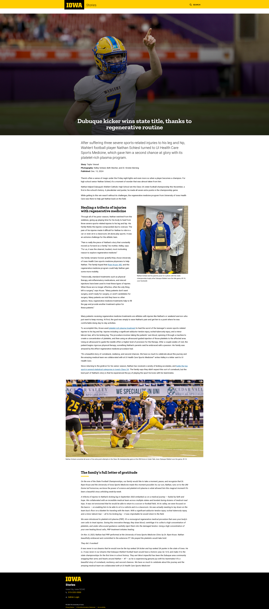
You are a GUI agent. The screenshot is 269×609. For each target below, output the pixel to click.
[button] (195, 4)
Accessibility (101, 607)
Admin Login (73, 597)
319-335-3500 (74, 592)
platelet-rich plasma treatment (122, 328)
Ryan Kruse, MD (115, 264)
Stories (91, 5)
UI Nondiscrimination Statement (85, 607)
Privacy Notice (70, 607)
